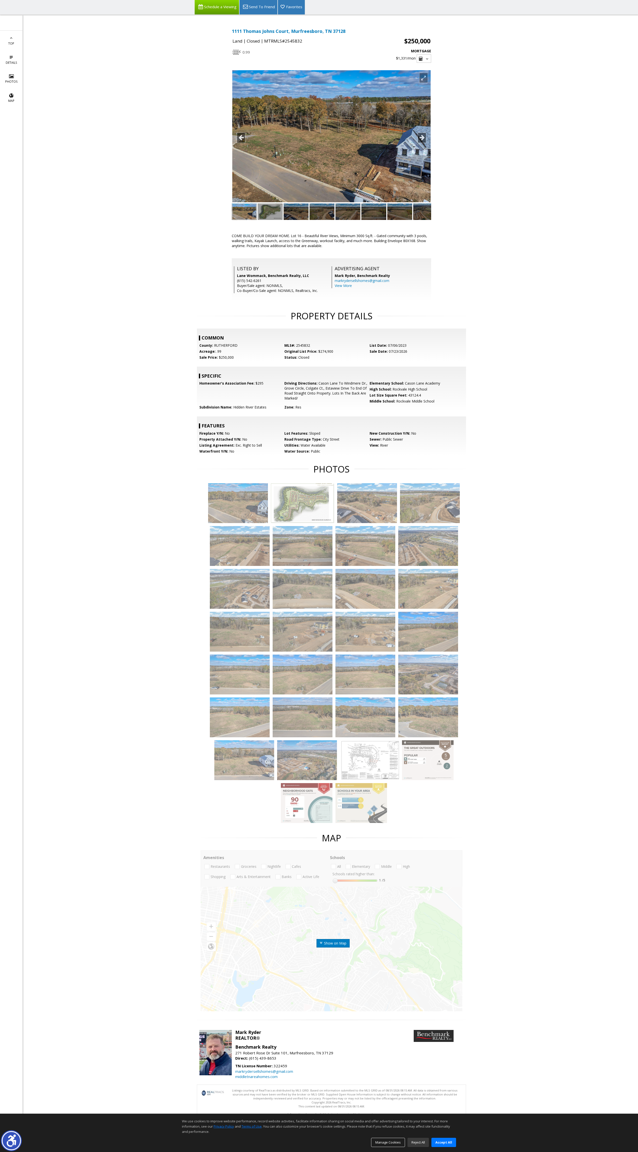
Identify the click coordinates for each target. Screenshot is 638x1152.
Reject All (418, 1142)
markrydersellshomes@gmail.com (362, 280)
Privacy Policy (224, 1126)
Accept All (443, 1142)
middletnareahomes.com (256, 1076)
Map (11, 101)
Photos (11, 81)
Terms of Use (251, 1126)
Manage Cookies (388, 1142)
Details (11, 63)
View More (343, 285)
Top (11, 43)
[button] (11, 1140)
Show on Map (334, 943)
